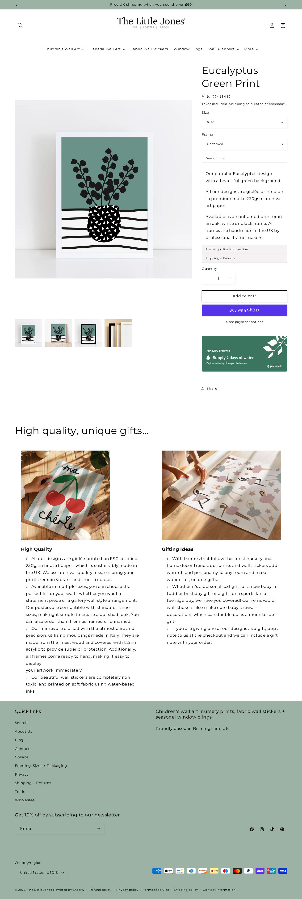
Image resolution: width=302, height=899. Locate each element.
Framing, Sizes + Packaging (41, 766)
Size (205, 112)
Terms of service (156, 889)
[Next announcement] (286, 4)
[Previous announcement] (16, 4)
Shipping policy (186, 889)
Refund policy (101, 889)
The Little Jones (39, 889)
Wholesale (25, 800)
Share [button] (211, 388)
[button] (20, 25)
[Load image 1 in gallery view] (28, 333)
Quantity (209, 268)
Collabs (22, 757)
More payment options (244, 321)
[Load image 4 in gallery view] (118, 333)
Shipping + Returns (33, 783)
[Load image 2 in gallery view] (58, 333)
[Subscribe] (98, 828)
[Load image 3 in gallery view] (88, 333)
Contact (22, 749)
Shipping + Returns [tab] (220, 258)
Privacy (22, 774)
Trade (20, 792)
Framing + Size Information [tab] (227, 249)
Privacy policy (127, 889)
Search (21, 723)
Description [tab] (215, 158)
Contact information (219, 889)
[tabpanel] (244, 204)
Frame (207, 134)
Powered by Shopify (69, 889)
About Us (23, 731)
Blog (19, 740)
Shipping (237, 103)
